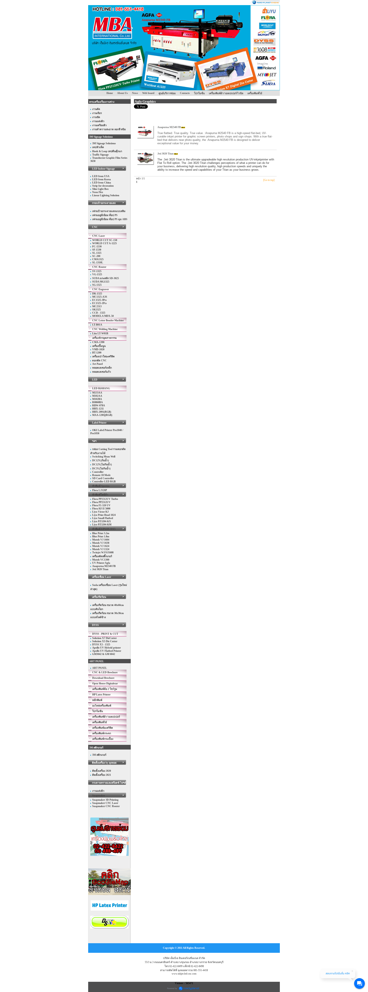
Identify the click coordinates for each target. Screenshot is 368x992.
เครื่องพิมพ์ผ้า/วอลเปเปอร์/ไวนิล (226, 93)
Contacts (185, 93)
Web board (148, 93)
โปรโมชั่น (199, 93)
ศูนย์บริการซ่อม (167, 93)
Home (109, 93)
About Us (122, 93)
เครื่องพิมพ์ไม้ (254, 93)
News (135, 93)
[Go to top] (269, 180)
